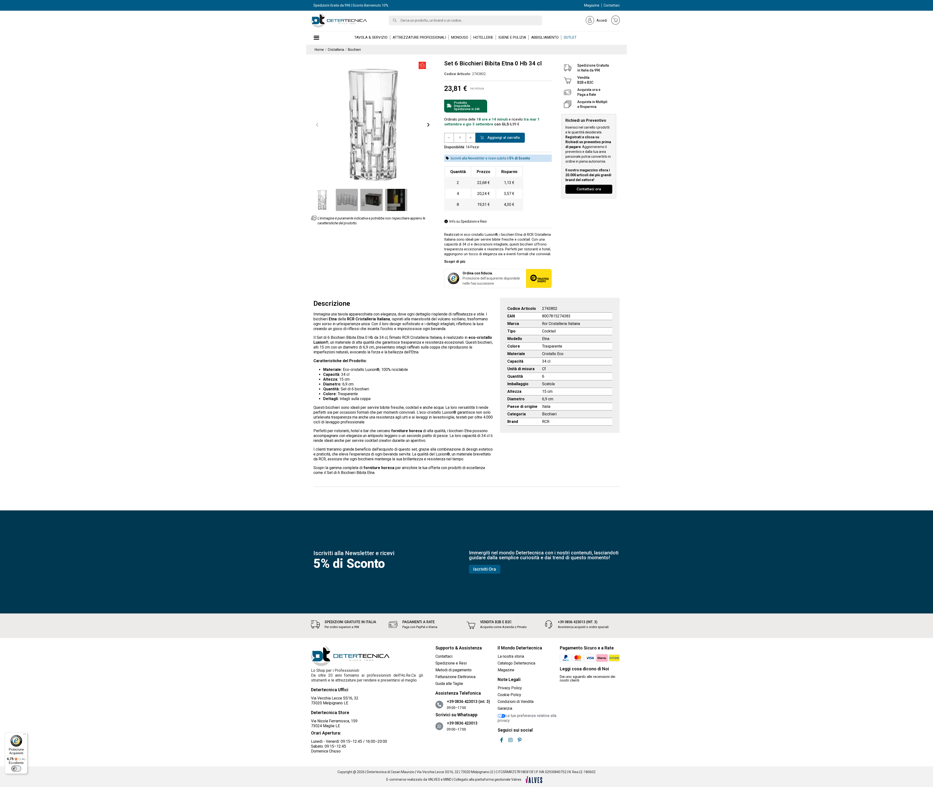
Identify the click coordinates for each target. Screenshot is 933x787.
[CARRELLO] (615, 20)
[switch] (16, 768)
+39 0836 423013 (462, 723)
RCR (545, 421)
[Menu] (24, 735)
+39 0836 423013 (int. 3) (577, 622)
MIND (447, 779)
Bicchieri (549, 414)
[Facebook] (501, 740)
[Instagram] (510, 740)
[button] (317, 124)
